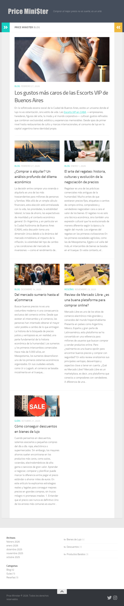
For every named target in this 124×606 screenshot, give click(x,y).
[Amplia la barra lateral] (6, 27)
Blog (17, 86)
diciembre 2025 (14, 549)
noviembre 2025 (14, 553)
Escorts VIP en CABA (75, 112)
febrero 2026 (13, 541)
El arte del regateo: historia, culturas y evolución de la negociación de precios (85, 176)
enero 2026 (12, 545)
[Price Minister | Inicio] (28, 11)
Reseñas (69, 289)
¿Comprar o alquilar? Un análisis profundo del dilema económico (36, 176)
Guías (18, 421)
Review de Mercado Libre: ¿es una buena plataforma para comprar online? (86, 300)
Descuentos (73, 546)
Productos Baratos (76, 554)
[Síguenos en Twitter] (109, 598)
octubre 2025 (13, 557)
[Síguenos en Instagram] (115, 598)
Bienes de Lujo (74, 539)
